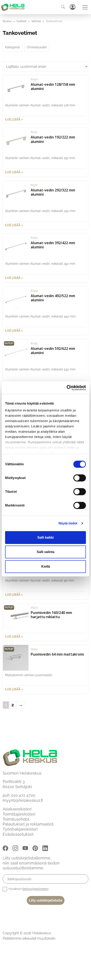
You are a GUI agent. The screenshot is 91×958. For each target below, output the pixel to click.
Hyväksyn (28, 889)
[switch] (79, 477)
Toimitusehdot (16, 819)
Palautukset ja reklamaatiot (28, 824)
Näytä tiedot (68, 523)
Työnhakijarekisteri (20, 829)
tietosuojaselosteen (35, 889)
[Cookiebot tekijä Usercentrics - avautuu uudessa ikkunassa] (66, 388)
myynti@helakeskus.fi (23, 800)
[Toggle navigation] (85, 7)
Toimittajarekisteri (19, 814)
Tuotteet (21, 21)
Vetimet (36, 21)
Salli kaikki (45, 537)
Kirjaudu (72, 7)
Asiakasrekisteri (17, 809)
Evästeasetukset (18, 834)
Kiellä (45, 566)
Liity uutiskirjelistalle (45, 900)
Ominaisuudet (37, 47)
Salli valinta (45, 552)
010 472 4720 (23, 795)
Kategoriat (12, 47)
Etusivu (7, 21)
